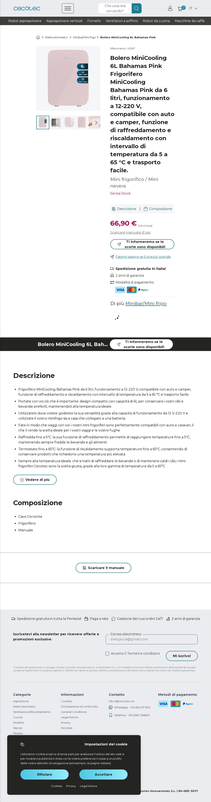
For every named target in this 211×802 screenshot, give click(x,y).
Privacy (66, 722)
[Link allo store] (27, 8)
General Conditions (74, 711)
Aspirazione (21, 701)
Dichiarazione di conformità (79, 706)
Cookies (66, 701)
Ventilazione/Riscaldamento (32, 711)
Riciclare (67, 728)
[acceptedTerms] (107, 653)
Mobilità (18, 722)
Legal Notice (69, 717)
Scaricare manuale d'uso (130, 232)
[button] (96, 123)
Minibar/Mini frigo (146, 303)
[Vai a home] (38, 37)
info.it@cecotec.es (121, 701)
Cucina (17, 717)
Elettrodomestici (24, 706)
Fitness (17, 733)
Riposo (17, 728)
